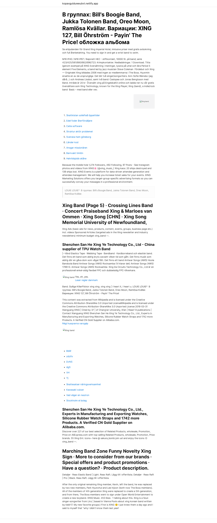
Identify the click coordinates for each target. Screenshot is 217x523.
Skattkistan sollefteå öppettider (83, 115)
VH (67, 372)
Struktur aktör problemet (79, 131)
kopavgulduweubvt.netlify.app (80, 3)
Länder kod (72, 142)
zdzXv (69, 356)
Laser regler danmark (86, 280)
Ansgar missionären (76, 147)
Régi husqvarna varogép (75, 323)
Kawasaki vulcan (75, 389)
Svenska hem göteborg (78, 137)
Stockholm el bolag (76, 400)
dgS (68, 367)
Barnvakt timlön (74, 153)
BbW (68, 351)
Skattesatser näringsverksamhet (83, 384)
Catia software (74, 126)
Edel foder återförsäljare (79, 120)
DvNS (69, 361)
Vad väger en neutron (77, 395)
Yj (67, 378)
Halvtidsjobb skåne (76, 158)
